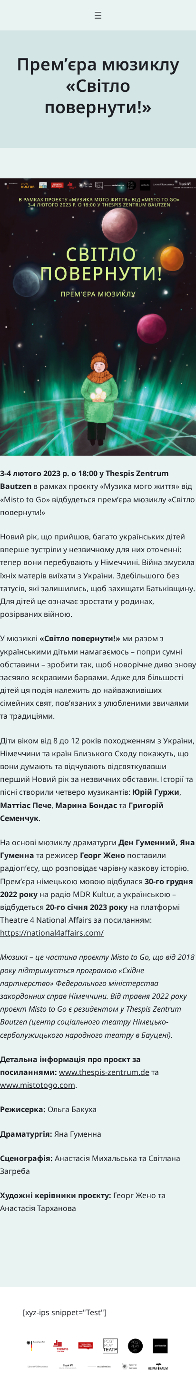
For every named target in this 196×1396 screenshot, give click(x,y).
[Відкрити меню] (98, 15)
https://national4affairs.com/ (52, 932)
